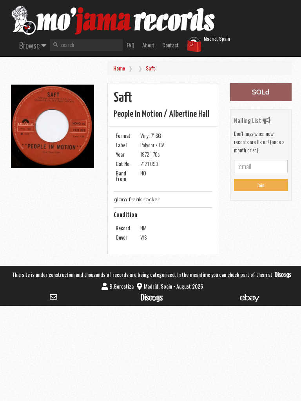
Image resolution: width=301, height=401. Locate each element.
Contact (170, 45)
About (148, 45)
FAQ (130, 45)
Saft (150, 68)
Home (119, 68)
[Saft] (52, 126)
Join (261, 185)
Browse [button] (30, 45)
